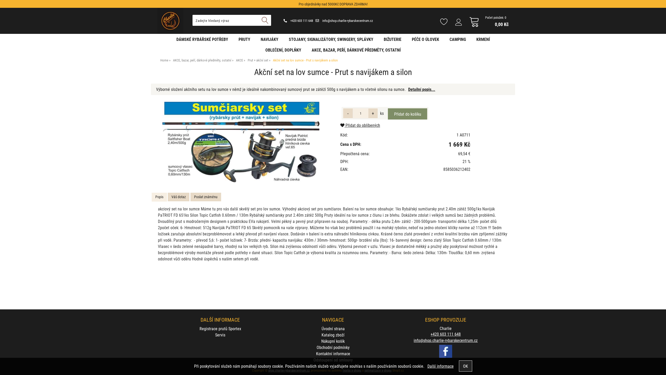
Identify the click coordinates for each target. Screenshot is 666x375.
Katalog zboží (333, 335)
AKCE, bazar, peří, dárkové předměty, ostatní (356, 50)
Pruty (244, 39)
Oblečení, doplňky (283, 50)
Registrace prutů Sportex (220, 328)
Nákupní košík (333, 341)
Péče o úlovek (425, 39)
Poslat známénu (205, 196)
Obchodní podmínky (333, 347)
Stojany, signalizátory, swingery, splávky (331, 39)
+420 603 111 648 (301, 20)
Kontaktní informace (333, 353)
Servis (220, 335)
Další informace (440, 366)
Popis (159, 196)
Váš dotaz (178, 196)
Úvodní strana (333, 328)
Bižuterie (392, 39)
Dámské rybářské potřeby (202, 39)
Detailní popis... (421, 89)
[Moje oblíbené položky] (443, 22)
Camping (458, 39)
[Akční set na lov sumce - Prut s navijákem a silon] (241, 142)
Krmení (483, 39)
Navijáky (269, 39)
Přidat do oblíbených (362, 125)
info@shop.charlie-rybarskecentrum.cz (347, 20)
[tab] (159, 197)
